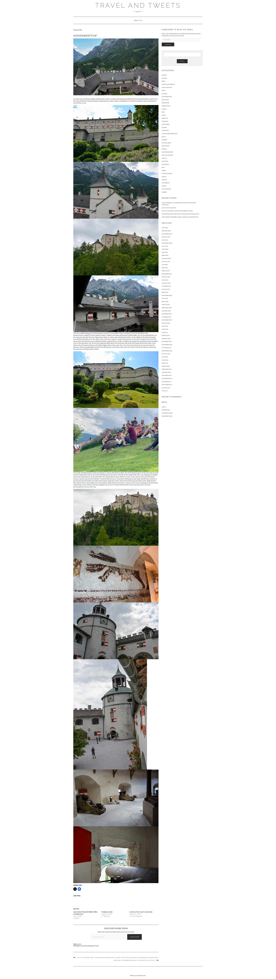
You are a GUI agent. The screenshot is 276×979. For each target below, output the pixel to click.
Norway (164, 140)
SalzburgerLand (91, 945)
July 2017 (165, 391)
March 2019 (166, 335)
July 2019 (165, 326)
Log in (164, 407)
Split (163, 167)
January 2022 (166, 283)
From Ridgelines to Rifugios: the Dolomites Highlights (180, 214)
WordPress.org (167, 416)
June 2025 (165, 240)
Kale (131, 975)
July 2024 (165, 246)
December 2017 (167, 375)
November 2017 (167, 378)
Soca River (165, 164)
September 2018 (167, 351)
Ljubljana (165, 130)
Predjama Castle (106, 912)
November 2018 (167, 344)
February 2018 (166, 369)
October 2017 (166, 381)
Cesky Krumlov (167, 87)
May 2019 (165, 332)
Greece (164, 109)
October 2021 (166, 286)
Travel (97, 945)
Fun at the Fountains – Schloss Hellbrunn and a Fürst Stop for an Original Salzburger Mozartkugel (117, 957)
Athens (164, 75)
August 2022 (166, 277)
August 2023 (166, 261)
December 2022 (167, 274)
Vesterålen (165, 183)
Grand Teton (166, 106)
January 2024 (166, 258)
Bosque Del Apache (168, 84)
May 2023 (165, 268)
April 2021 (165, 292)
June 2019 (165, 329)
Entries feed (166, 410)
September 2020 (167, 295)
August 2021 (166, 289)
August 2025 (166, 237)
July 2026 (165, 227)
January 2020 (166, 311)
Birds (85, 945)
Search (182, 61)
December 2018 (167, 341)
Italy (163, 112)
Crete (164, 90)
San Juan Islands (167, 155)
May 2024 (165, 252)
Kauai (164, 115)
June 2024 (165, 249)
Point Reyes (165, 146)
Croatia (164, 93)
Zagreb (164, 192)
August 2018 (166, 354)
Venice (164, 176)
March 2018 (166, 366)
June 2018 (165, 360)
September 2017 (167, 384)
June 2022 (165, 280)
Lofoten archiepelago (169, 133)
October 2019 (166, 317)
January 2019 (166, 338)
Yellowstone (166, 189)
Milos (164, 136)
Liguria (164, 127)
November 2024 (167, 243)
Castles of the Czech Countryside (140, 912)
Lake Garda (165, 124)
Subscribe (134, 937)
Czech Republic (167, 96)
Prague (164, 149)
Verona (164, 179)
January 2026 (166, 231)
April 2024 (165, 255)
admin (79, 944)
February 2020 (166, 307)
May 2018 (165, 363)
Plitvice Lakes (166, 143)
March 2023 (166, 271)
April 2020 (165, 301)
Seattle (164, 158)
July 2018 (165, 357)
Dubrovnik (165, 103)
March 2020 (166, 304)
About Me (138, 20)
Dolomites (165, 100)
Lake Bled (165, 121)
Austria (82, 945)
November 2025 (167, 234)
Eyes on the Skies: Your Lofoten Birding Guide (177, 211)
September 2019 (167, 320)
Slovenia (165, 161)
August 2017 (166, 388)
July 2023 (165, 264)
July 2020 (165, 298)
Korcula (165, 118)
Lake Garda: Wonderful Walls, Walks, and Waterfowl (180, 217)
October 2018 (166, 347)
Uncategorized (167, 173)
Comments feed (167, 413)
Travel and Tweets (138, 5)
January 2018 (166, 372)
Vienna (164, 186)
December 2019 (167, 314)
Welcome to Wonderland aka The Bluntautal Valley (134, 960)
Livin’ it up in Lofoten (169, 208)
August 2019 (166, 323)
